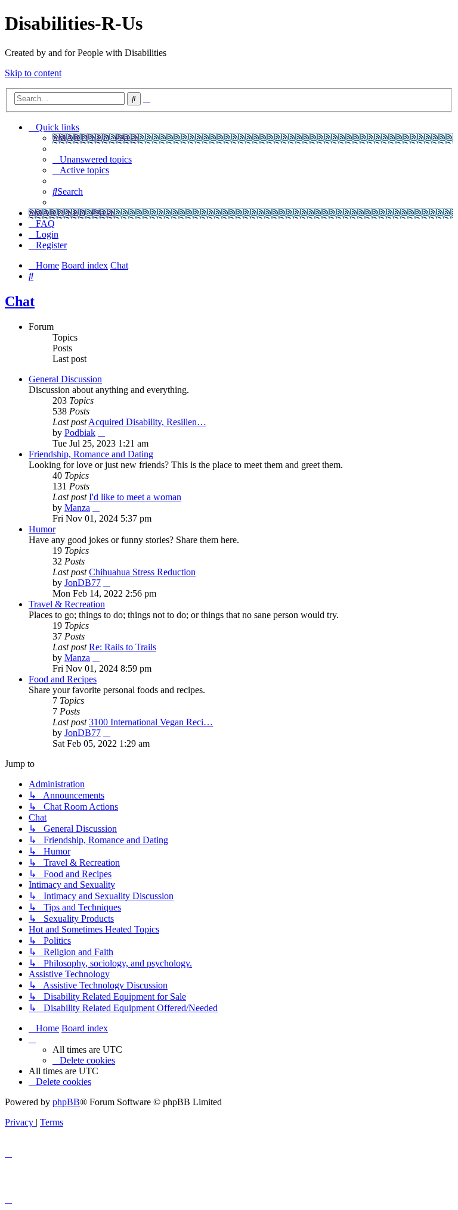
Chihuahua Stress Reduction (142, 572)
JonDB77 (82, 583)
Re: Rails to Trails (122, 647)
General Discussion (65, 379)
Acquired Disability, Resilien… (147, 422)
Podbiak (79, 433)
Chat (20, 301)
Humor (42, 529)
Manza (77, 508)
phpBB (66, 1102)
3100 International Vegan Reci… (151, 722)
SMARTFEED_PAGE (96, 138)
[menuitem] (92, 159)
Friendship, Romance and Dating (91, 454)
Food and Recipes (63, 679)
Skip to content (33, 73)
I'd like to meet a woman (135, 497)
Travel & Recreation (67, 604)
